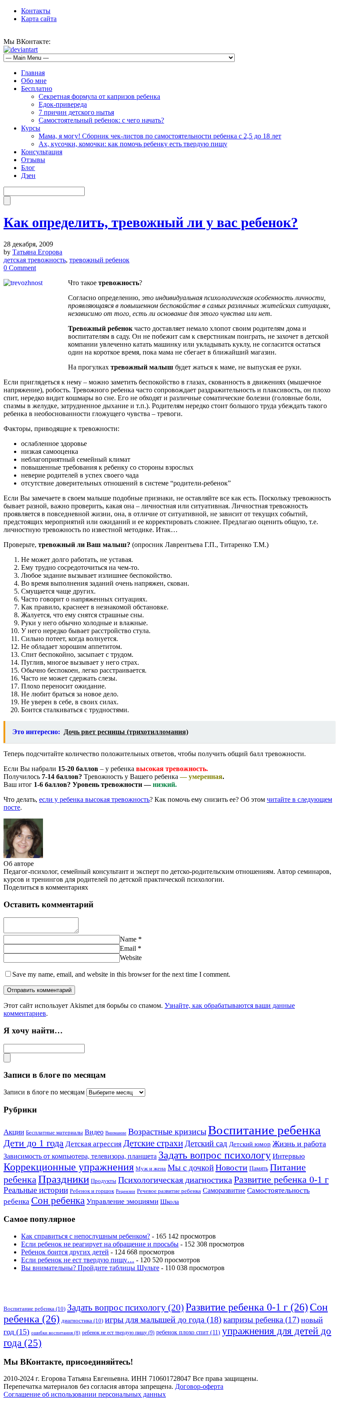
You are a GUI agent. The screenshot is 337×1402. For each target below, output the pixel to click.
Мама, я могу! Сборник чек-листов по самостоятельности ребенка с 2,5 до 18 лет (160, 136)
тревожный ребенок (99, 260)
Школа (169, 1201)
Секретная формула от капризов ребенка (99, 96)
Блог (28, 167)
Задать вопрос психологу (214, 1155)
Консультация (41, 152)
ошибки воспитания (55, 1332)
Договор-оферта (199, 1386)
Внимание (115, 1132)
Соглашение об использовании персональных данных (85, 1394)
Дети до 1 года (34, 1143)
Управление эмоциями (122, 1201)
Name (128, 939)
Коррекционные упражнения (69, 1167)
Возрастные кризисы (167, 1131)
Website (131, 957)
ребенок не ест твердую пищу (118, 1333)
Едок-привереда (63, 104)
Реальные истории (36, 1190)
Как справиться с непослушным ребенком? (85, 1236)
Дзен (28, 175)
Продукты (103, 1181)
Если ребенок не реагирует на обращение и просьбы (100, 1244)
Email (128, 948)
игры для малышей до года (163, 1319)
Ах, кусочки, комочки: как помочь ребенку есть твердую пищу (133, 144)
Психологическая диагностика (175, 1180)
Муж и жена (151, 1169)
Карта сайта (39, 18)
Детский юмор (250, 1144)
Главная (33, 72)
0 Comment (20, 268)
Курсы (30, 128)
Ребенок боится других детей (65, 1252)
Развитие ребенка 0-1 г (281, 1179)
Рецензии (125, 1191)
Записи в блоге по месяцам (44, 1092)
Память (258, 1168)
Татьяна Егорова (37, 252)
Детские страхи (153, 1143)
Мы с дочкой (191, 1167)
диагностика (82, 1320)
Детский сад (206, 1143)
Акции (14, 1132)
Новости (231, 1167)
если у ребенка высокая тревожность (94, 799)
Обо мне (34, 80)
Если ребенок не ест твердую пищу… (77, 1260)
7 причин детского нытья (76, 112)
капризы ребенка (261, 1319)
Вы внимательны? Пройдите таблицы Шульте (90, 1268)
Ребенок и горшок (92, 1191)
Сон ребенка (58, 1200)
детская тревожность (35, 260)
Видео (94, 1132)
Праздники (63, 1179)
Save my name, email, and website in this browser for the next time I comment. (121, 974)
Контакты (35, 10)
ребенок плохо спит (188, 1332)
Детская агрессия (93, 1144)
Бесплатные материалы (54, 1133)
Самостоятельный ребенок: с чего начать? (101, 120)
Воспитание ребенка (264, 1130)
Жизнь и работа (299, 1143)
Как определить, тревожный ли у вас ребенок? (151, 222)
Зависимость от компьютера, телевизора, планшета (80, 1156)
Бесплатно (36, 88)
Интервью (288, 1156)
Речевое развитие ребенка (169, 1191)
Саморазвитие (224, 1190)
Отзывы (33, 159)
